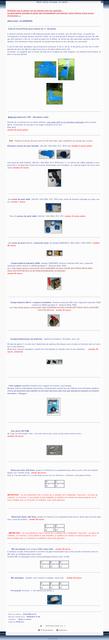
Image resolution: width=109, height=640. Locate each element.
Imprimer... (63, 630)
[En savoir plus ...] (65, 638)
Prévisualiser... (47, 630)
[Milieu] (1, 54)
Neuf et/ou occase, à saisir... (53, 2)
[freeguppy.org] (42, 638)
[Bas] (1, 57)
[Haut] (1, 51)
